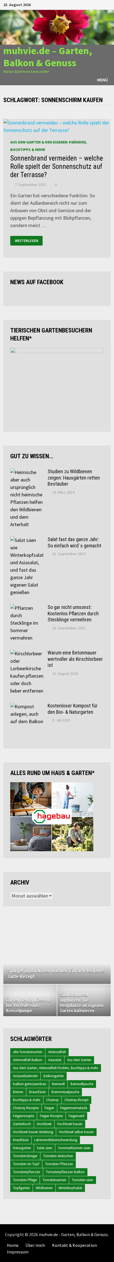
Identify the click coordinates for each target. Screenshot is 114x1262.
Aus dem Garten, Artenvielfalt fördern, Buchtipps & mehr (55, 1068)
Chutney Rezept (76, 1100)
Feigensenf (76, 1116)
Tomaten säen (82, 1180)
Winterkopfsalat (70, 1188)
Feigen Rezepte (51, 1116)
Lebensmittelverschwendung (55, 1140)
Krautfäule (20, 1140)
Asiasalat (54, 1060)
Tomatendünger (25, 1156)
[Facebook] (80, 4)
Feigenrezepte (23, 1116)
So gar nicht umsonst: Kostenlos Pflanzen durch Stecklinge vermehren (73, 613)
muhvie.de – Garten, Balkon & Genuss (47, 56)
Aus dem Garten (79, 1060)
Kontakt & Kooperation (74, 1245)
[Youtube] (87, 4)
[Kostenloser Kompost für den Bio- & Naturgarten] (26, 706)
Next (103, 951)
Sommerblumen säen (74, 1148)
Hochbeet (44, 1124)
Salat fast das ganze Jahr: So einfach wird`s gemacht (74, 542)
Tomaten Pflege (25, 1180)
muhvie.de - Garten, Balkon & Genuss (73, 1234)
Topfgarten (21, 1188)
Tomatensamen (54, 1180)
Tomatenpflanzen (26, 1172)
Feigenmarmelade (73, 1108)
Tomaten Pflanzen (59, 1164)
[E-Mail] (108, 4)
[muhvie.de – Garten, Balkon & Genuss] (57, 27)
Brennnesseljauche (65, 1092)
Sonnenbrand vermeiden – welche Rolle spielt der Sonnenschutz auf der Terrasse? (56, 166)
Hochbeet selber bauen (76, 1132)
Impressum (17, 1252)
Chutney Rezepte (26, 1108)
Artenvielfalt (57, 1052)
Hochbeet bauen (69, 1124)
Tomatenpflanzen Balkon (65, 1172)
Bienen (18, 1092)
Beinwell (58, 1084)
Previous (10, 951)
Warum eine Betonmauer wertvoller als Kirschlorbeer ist (75, 659)
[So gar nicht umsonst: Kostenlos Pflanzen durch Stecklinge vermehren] (26, 608)
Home (13, 1245)
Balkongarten (53, 1076)
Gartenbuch (22, 1124)
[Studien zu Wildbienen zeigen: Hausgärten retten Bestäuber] (26, 472)
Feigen (49, 1108)
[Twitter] (94, 4)
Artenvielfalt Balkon (27, 1060)
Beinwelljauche (82, 1084)
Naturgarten (22, 1148)
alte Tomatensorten (27, 1052)
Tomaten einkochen (58, 1156)
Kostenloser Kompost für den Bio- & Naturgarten (73, 709)
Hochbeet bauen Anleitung (33, 1132)
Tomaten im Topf (26, 1164)
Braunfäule (37, 1092)
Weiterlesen (26, 240)
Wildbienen (44, 1188)
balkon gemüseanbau (29, 1084)
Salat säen (44, 1148)
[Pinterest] (101, 4)
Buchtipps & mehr (26, 1100)
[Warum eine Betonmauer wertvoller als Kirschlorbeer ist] (26, 653)
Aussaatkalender (25, 1076)
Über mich (35, 1245)
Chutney (52, 1100)
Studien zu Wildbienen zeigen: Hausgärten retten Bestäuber (74, 477)
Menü (102, 79)
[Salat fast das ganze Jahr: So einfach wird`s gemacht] (26, 540)
